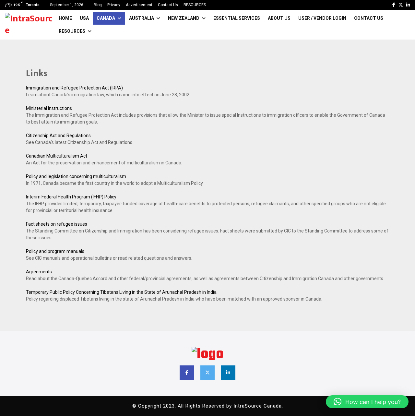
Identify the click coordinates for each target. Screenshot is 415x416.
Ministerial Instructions (49, 108)
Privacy (113, 5)
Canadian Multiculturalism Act (56, 156)
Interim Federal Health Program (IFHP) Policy (71, 196)
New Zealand (183, 18)
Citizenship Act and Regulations (58, 135)
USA (84, 18)
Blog (98, 5)
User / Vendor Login (322, 18)
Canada (106, 18)
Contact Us (168, 5)
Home (65, 18)
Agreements (39, 271)
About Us (279, 18)
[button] (367, 401)
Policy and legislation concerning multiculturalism (76, 176)
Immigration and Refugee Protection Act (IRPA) (74, 87)
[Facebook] (393, 5)
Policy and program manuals (55, 251)
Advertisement (139, 5)
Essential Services (236, 18)
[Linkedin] (408, 5)
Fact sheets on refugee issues (56, 224)
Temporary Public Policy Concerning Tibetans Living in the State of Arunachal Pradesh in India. (122, 292)
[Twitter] (400, 5)
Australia (141, 18)
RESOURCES (195, 5)
